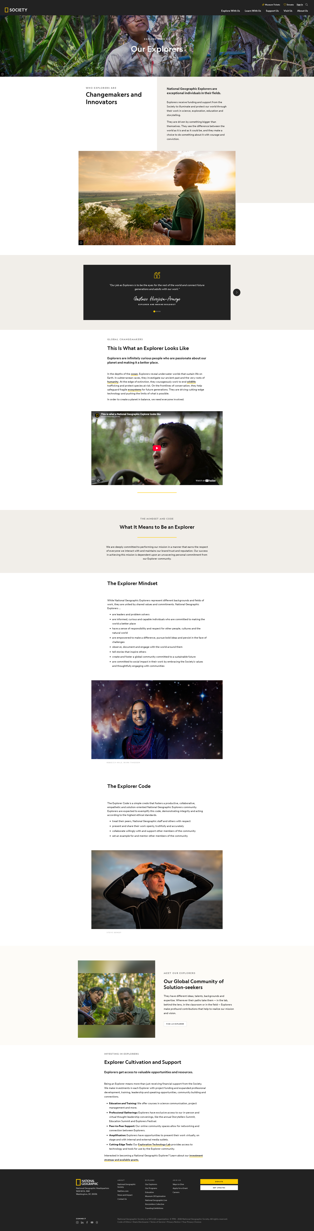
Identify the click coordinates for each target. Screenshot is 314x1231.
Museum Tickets (272, 4)
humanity (112, 381)
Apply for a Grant (180, 1188)
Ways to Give (178, 1184)
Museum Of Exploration (155, 1196)
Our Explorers (151, 1184)
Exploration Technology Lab (154, 1144)
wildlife (191, 381)
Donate (290, 4)
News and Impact (125, 1195)
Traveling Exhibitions (154, 1208)
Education (149, 1192)
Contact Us (122, 1199)
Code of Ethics (124, 1222)
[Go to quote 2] (156, 311)
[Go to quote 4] (159, 311)
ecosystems (134, 389)
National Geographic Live (156, 1200)
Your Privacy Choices (191, 1222)
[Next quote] (236, 292)
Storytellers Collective (154, 1204)
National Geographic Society (127, 1185)
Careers (176, 1192)
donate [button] (219, 1182)
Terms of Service (157, 1222)
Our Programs (151, 1188)
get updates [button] (219, 1188)
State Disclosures (140, 1222)
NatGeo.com (123, 1191)
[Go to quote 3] (158, 311)
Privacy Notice (173, 1222)
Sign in (300, 4)
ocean (134, 373)
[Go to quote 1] (154, 311)
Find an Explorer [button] (175, 1024)
